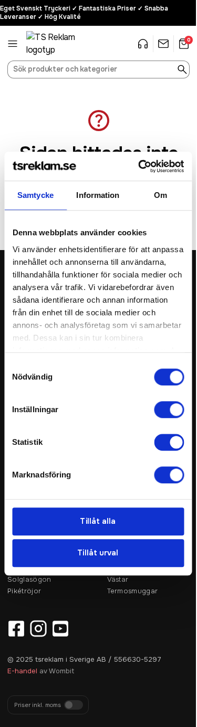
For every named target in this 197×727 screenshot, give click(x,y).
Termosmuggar (132, 590)
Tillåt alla (98, 521)
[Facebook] (16, 629)
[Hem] (52, 43)
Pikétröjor (24, 590)
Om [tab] (160, 195)
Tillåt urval (97, 553)
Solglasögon (29, 579)
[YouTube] (60, 629)
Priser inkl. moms (37, 705)
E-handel (22, 670)
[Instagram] (38, 629)
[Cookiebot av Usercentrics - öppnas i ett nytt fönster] (139, 166)
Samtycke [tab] (35, 195)
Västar (118, 579)
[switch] (169, 409)
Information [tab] (97, 195)
